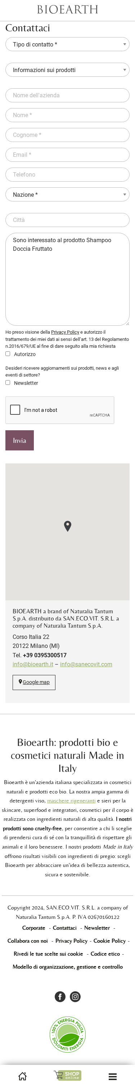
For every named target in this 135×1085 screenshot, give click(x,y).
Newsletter (25, 383)
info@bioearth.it (33, 664)
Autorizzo (24, 354)
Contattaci (65, 927)
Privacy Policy (65, 332)
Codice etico (105, 953)
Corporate (33, 927)
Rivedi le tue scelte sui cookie (48, 953)
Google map (36, 682)
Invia (19, 440)
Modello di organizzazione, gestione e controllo (68, 966)
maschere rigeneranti (71, 800)
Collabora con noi (28, 940)
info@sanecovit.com (86, 664)
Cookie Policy (110, 940)
